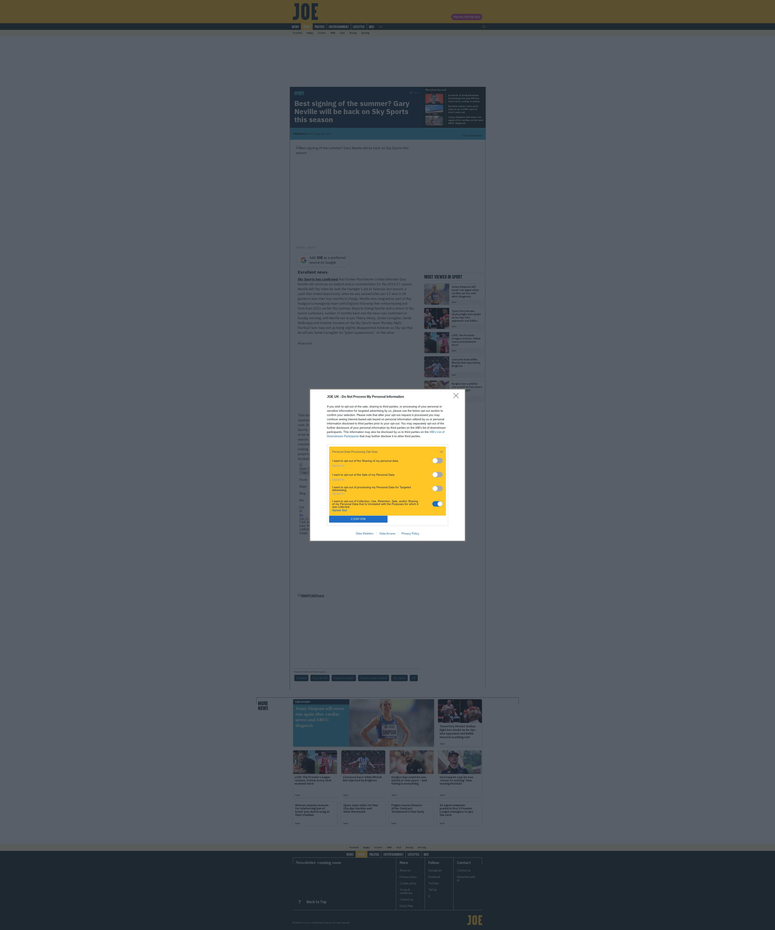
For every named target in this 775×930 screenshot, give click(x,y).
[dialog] (387, 465)
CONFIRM (358, 519)
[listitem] (387, 452)
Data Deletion (364, 533)
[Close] (457, 397)
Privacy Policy (410, 533)
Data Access (387, 533)
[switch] (437, 460)
